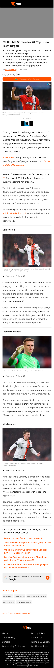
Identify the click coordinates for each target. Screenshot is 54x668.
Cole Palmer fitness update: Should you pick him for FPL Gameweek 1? (26, 566)
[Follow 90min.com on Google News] (47, 578)
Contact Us (36, 637)
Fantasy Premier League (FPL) (36, 596)
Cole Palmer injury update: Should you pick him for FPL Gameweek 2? (25, 551)
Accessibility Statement (13, 646)
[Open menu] (4, 3)
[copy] (18, 74)
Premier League (19, 596)
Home (5, 613)
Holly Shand (10, 69)
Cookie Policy (8, 637)
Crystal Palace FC (8, 602)
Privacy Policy (38, 633)
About (5, 633)
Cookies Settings (39, 646)
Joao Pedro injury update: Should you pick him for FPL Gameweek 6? (27, 544)
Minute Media (14, 653)
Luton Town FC (7, 596)
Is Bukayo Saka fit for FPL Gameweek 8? (24, 538)
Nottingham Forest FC (24, 602)
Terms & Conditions (40, 641)
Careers (6, 641)
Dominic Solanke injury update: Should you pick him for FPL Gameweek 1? (25, 559)
